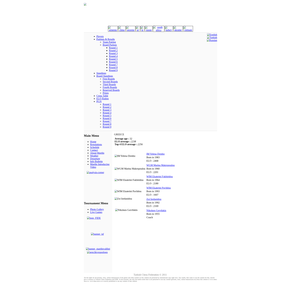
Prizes (106, 93)
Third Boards (109, 84)
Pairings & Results (105, 39)
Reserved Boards (111, 90)
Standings (101, 73)
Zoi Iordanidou (153, 199)
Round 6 (113, 61)
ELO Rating (102, 98)
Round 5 (113, 59)
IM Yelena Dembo (155, 154)
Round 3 (113, 53)
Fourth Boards (110, 87)
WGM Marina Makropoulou (160, 165)
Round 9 (113, 70)
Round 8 (113, 67)
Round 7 (113, 64)
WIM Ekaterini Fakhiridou (159, 176)
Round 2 (113, 50)
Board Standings (104, 76)
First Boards (109, 78)
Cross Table (102, 95)
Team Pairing (109, 42)
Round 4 (113, 56)
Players (100, 36)
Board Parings (110, 45)
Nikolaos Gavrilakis (156, 210)
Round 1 (113, 47)
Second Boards (110, 81)
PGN (99, 101)
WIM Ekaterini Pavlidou (158, 187)
